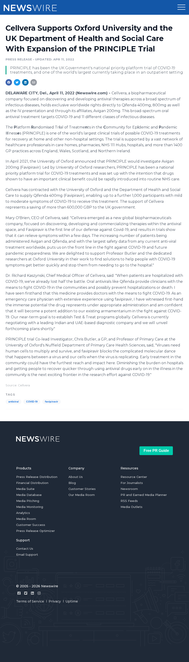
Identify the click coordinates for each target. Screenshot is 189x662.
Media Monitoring (29, 507)
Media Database (29, 495)
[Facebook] (19, 593)
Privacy (55, 601)
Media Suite (25, 489)
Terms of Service (30, 601)
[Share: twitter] (17, 82)
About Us (75, 477)
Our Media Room (81, 495)
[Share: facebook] (8, 82)
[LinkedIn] (32, 593)
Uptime (71, 601)
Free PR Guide (156, 451)
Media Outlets (131, 507)
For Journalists (132, 483)
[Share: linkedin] (25, 82)
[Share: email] (33, 82)
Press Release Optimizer (35, 531)
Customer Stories (82, 489)
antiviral (13, 401)
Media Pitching (27, 501)
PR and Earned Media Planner (144, 495)
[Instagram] (39, 593)
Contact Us (24, 548)
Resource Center (134, 477)
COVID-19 (32, 401)
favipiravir (51, 401)
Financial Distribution (32, 483)
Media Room (26, 519)
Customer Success (30, 525)
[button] (181, 7)
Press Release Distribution (36, 477)
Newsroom (129, 489)
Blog (72, 483)
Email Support (27, 554)
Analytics (23, 513)
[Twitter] (25, 593)
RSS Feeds (129, 501)
